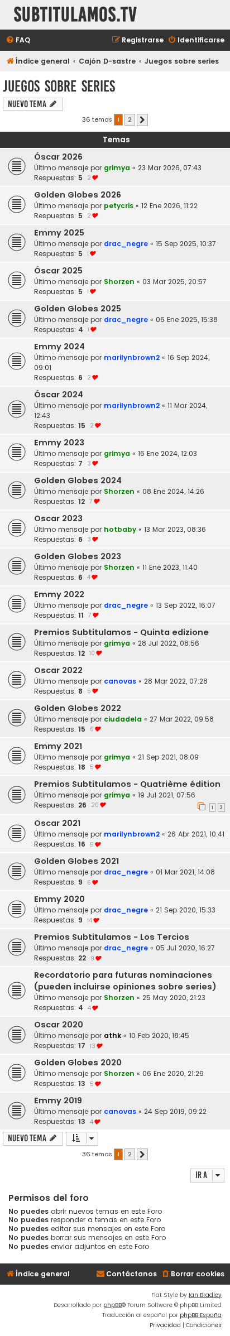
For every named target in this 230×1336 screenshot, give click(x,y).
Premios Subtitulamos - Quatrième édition (127, 784)
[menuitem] (18, 40)
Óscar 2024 (58, 394)
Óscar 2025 (58, 270)
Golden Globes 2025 (77, 308)
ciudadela (123, 719)
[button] (142, 120)
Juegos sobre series (59, 86)
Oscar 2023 (58, 518)
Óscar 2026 (58, 156)
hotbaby (120, 529)
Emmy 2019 (58, 1100)
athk (112, 1035)
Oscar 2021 (57, 823)
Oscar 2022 (58, 670)
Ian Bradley (205, 1295)
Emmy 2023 (59, 442)
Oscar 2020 (58, 1024)
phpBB (112, 1305)
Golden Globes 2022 (77, 708)
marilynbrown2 (132, 357)
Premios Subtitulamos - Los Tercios (111, 937)
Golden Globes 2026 (77, 194)
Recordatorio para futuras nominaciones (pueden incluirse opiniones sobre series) (125, 980)
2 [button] (130, 119)
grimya (117, 167)
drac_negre (126, 243)
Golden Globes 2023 (77, 556)
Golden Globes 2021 (76, 861)
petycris (118, 205)
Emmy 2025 (59, 232)
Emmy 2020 (59, 899)
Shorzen (119, 281)
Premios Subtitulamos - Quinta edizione (121, 632)
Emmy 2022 (59, 594)
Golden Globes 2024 (78, 480)
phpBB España (201, 1315)
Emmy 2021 (58, 746)
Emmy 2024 (59, 346)
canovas (120, 681)
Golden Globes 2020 (78, 1062)
